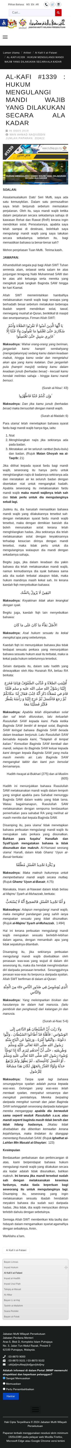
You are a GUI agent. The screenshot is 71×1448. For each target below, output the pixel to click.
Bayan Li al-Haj (12, 1300)
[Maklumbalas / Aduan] (52, 4)
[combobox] (32, 12)
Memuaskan (13, 1383)
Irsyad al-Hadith (12, 1278)
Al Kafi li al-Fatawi (16, 1250)
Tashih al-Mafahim (13, 1305)
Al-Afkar (8, 1294)
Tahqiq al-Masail (12, 1289)
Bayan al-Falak (12, 1316)
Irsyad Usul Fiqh (12, 1284)
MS (28, 4)
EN (32, 4)
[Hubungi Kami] (46, 4)
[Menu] (5, 37)
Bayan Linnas (11, 1262)
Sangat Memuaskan (17, 1378)
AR (37, 4)
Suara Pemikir (11, 1311)
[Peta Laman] (58, 4)
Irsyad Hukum (11, 1267)
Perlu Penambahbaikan (19, 1389)
